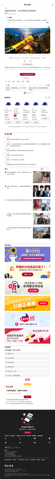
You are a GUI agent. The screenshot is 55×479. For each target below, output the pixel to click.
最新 (8, 134)
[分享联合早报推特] (20, 438)
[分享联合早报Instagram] (49, 438)
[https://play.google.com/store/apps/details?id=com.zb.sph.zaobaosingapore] (17, 447)
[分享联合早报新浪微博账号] (20, 442)
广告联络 (18, 435)
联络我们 (34, 435)
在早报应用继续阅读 (28, 74)
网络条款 (14, 459)
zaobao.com (14, 471)
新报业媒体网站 (8, 459)
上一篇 (7, 85)
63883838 (11, 453)
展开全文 (27, 78)
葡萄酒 (27, 81)
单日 (42, 169)
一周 (47, 169)
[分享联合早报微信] (35, 442)
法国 (18, 81)
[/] (27, 5)
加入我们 (23, 435)
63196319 (14, 451)
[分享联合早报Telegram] (5, 442)
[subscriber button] (53, 5)
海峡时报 (38, 459)
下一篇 (47, 85)
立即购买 (8, 122)
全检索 (27, 459)
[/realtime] (11, 134)
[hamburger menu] (2, 5)
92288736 (19, 456)
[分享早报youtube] (35, 438)
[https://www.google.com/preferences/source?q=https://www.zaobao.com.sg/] (8, 463)
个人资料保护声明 (21, 459)
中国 (23, 81)
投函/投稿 (40, 435)
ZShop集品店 (32, 459)
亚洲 (13, 81)
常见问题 (29, 435)
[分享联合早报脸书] (5, 438)
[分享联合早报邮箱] (49, 442)
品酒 (9, 81)
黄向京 (6, 12)
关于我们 (7, 435)
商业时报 (43, 459)
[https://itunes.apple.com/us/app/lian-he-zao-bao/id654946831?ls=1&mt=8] (8, 447)
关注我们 (12, 435)
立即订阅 (27, 432)
